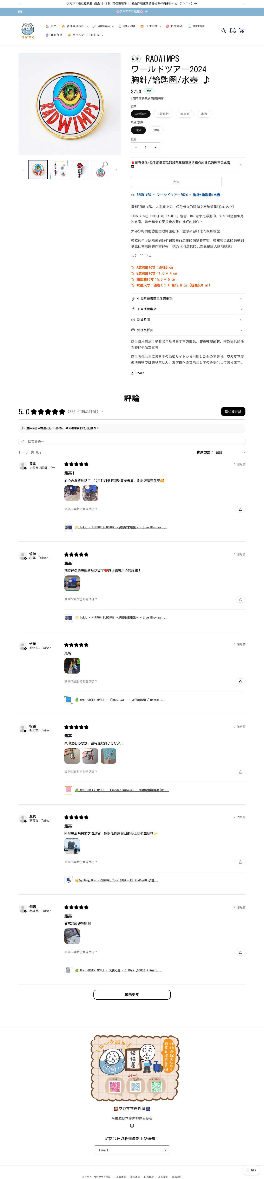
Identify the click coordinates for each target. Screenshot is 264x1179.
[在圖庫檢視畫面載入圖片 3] (80, 169)
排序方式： (205, 452)
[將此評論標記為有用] (240, 509)
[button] (74, 26)
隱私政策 (135, 1177)
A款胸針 (142, 115)
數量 (134, 139)
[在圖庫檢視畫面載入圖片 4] (100, 169)
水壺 (205, 115)
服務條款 (149, 1177)
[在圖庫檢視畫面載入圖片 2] (59, 169)
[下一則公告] (244, 4)
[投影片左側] (23, 169)
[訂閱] (164, 1150)
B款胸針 (165, 115)
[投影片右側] (116, 169)
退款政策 (121, 1177)
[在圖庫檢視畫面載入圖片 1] (38, 169)
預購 (157, 131)
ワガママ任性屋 (102, 1177)
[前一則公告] (20, 4)
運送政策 (163, 1177)
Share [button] (140, 373)
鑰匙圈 (186, 115)
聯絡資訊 (177, 1177)
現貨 (139, 131)
